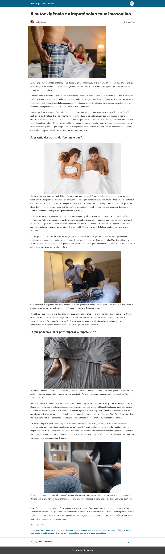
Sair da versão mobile (82, 550)
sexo (93, 533)
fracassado (112, 530)
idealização (35, 533)
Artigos (44, 525)
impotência (45, 533)
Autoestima (50, 530)
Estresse (97, 530)
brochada (60, 530)
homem (129, 530)
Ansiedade (40, 530)
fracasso (121, 530)
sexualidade (101, 533)
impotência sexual (59, 533)
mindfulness (97, 495)
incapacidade (73, 533)
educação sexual (86, 530)
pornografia (85, 533)
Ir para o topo (129, 543)
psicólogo (45, 414)
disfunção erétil (71, 530)
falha (104, 530)
